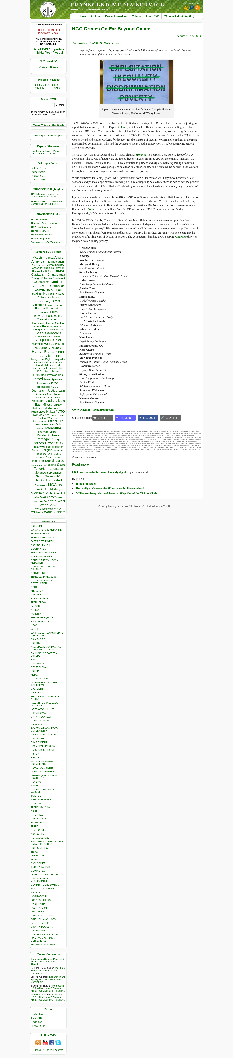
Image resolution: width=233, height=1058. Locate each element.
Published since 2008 (156, 506)
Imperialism (45, 355)
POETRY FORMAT (40, 908)
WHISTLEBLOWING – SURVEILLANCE (42, 762)
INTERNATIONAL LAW (42, 709)
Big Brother (57, 267)
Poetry (56, 439)
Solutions (50, 464)
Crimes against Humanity (47, 291)
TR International (39, 219)
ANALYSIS (36, 594)
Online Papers (38, 172)
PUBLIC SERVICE (40, 848)
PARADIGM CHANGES (42, 771)
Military (47, 404)
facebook (149, 417)
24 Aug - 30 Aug (48, 66)
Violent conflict (55, 493)
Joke (56, 387)
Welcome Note (38, 179)
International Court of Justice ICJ (49, 364)
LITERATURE (37, 855)
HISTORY (36, 754)
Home (82, 16)
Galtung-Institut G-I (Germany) (45, 242)
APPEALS (36, 692)
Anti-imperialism (55, 261)
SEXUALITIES (38, 871)
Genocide (53, 333)
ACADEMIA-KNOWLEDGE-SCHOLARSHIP (44, 729)
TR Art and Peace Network (44, 223)
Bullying (59, 270)
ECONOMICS (37, 822)
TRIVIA (34, 852)
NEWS (34, 625)
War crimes (48, 497)
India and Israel (86, 483)
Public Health (55, 446)
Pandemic (43, 435)
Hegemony (42, 347)
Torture (40, 476)
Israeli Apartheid (53, 379)
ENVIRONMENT (39, 742)
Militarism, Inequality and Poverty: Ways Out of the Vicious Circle (116, 493)
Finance (47, 326)
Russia (56, 453)
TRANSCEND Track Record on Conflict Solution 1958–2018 (46, 202)
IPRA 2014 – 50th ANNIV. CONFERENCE (43, 939)
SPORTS (35, 892)
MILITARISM (37, 591)
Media (49, 401)
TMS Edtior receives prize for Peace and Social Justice (45, 195)
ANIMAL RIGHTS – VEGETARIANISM (40, 879)
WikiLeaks (37, 512)
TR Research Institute (41, 234)
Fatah (37, 326)
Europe (55, 319)
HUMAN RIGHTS (39, 598)
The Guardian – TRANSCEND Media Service (95, 43)
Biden (46, 267)
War (36, 497)
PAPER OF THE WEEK (42, 541)
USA (52, 484)
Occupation (40, 421)
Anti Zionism (39, 265)
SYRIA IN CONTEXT (41, 717)
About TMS (152, 16)
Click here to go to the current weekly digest (99, 472)
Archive (95, 16)
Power (50, 443)
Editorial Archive (39, 168)
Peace (55, 435)
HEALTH (35, 757)
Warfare (50, 501)
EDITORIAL (36, 526)
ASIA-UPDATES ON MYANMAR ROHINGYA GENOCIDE (46, 648)
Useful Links (37, 1014)
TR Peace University (41, 227)
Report (141, 154)
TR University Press (40, 238)
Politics (38, 443)
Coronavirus (40, 286)
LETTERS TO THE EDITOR (44, 874)
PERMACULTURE (40, 838)
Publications (37, 176)
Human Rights (43, 351)
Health (59, 343)
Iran (60, 374)
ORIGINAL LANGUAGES (43, 919)
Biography (38, 271)
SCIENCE (36, 796)
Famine (59, 323)
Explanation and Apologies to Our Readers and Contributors (48, 979)
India (57, 355)
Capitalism (38, 274)
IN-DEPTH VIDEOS (40, 923)
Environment (43, 315)
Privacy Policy (38, 1026)
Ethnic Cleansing (49, 317)
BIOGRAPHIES (38, 549)
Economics (53, 308)
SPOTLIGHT (37, 689)
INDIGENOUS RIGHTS (42, 768)
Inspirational (40, 362)
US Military (52, 489)
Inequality (59, 359)
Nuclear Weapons (48, 418)
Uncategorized (38, 930)
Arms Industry (55, 264)
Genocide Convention (47, 336)
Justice (52, 390)
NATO (60, 411)
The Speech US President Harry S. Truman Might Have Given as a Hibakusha (48, 988)
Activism (39, 257)
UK (58, 476)
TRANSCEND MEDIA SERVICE (117, 4)
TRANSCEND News (41, 533)
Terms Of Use (37, 1018)
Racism (35, 450)
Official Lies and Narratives (49, 422)
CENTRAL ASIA (39, 667)
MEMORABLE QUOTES (43, 617)
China (51, 274)
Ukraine (40, 480)
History (56, 347)
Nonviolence (41, 415)
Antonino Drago (39, 994)
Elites (54, 312)
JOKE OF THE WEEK (41, 915)
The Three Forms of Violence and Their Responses (48, 970)
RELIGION (36, 803)
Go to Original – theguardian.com (93, 409)
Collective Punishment (53, 278)
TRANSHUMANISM (40, 807)
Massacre (38, 400)
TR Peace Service (40, 231)
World (48, 512)
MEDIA (34, 675)
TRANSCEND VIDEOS (42, 537)
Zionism (59, 512)
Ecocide (40, 308)
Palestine (53, 428)
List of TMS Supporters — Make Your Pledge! (48, 51)
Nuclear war (57, 415)
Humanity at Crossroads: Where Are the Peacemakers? (110, 488)
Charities (181, 236)
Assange (37, 268)
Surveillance (54, 472)
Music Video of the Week (43, 944)
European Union (43, 323)
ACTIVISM (36, 614)
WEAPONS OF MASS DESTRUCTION (41, 582)
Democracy (44, 301)
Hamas (49, 343)
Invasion (52, 374)
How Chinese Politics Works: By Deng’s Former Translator (46, 152)
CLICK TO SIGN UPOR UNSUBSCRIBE (48, 86)
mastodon (127, 417)
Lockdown (54, 397)
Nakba (50, 411)
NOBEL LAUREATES (41, 556)
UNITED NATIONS (40, 720)
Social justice (54, 461)
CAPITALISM (37, 738)
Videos (136, 16)
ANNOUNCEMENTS (41, 545)
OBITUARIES (37, 911)
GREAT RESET (38, 818)
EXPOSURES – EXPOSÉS (44, 750)
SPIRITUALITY (38, 904)
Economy (43, 312)
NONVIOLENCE (39, 573)
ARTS (34, 811)
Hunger (59, 351)
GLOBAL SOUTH (39, 678)
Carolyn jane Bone (40, 959)
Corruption (57, 286)
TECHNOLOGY (38, 602)
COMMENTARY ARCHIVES (44, 934)
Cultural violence (48, 297)
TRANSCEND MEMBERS (43, 577)
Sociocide (37, 464)
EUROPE (35, 671)
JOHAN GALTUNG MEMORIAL (46, 530)
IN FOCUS (36, 606)
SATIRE (35, 785)
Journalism (39, 390)
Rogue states (42, 454)
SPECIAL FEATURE (41, 799)
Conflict (56, 282)
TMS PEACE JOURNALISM (44, 552)
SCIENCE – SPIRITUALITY (44, 888)
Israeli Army (43, 383)
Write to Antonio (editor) (179, 16)
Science (39, 457)
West (61, 501)
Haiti (124, 127)
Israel (38, 379)
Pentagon (44, 439)
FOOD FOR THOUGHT (42, 900)
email (101, 417)
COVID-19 (42, 289)
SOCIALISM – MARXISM (43, 746)
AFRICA (35, 610)
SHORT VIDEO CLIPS (42, 927)
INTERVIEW (37, 815)
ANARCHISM (37, 834)
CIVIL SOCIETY (38, 863)
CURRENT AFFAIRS (41, 867)
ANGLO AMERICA (40, 621)
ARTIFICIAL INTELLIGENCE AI (46, 734)
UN (48, 480)
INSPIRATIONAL (39, 896)
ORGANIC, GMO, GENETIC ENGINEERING (44, 776)
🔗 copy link (169, 417)
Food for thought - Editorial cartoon (48, 328)
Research (59, 450)
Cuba (61, 293)
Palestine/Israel (48, 431)
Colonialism (41, 281)
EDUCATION (37, 663)
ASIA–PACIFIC (38, 639)
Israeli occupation (48, 385)
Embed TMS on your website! (48, 1050)
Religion (46, 450)
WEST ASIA (36, 724)
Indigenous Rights (42, 359)
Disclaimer (36, 1022)
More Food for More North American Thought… (47, 961)
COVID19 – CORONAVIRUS (45, 885)
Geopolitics (44, 340)
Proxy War (38, 446)
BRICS (49, 270)
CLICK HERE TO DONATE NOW (48, 32)
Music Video (38, 411)
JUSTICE (35, 629)
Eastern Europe (54, 305)
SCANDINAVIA (38, 713)
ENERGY (35, 643)
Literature (41, 397)
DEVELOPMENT (39, 830)
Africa (49, 257)
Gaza (39, 333)
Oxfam (92, 209)
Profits (59, 443)
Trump (50, 476)
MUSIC (34, 859)
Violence (38, 493)
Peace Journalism (116, 16)
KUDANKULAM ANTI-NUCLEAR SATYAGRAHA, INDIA (47, 842)
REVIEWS (36, 782)
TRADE (34, 826)
